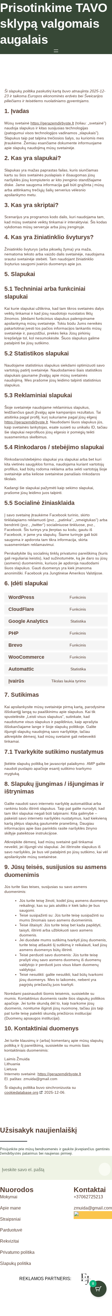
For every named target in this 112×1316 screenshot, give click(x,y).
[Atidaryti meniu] (56, 51)
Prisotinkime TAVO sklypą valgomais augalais (53, 23)
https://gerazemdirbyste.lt (52, 123)
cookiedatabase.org (21, 1092)
